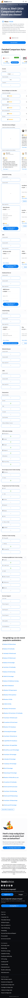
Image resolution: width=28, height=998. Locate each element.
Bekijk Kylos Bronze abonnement (10, 228)
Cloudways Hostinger (10, 763)
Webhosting (4, 948)
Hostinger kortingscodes (7, 987)
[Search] (23, 2)
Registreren (7, 894)
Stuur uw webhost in (5, 925)
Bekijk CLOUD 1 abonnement (10, 343)
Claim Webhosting (5, 927)
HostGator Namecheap (10, 800)
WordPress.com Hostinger (11, 750)
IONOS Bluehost (9, 685)
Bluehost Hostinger (9, 662)
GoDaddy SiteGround (9, 653)
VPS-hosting (4, 959)
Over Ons (3, 914)
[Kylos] (14, 38)
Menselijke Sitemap (5, 919)
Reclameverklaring (23, 4)
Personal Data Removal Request (8, 933)
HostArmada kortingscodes (7, 984)
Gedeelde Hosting (5, 953)
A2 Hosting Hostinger (10, 731)
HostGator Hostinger (10, 754)
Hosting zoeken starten (15, 847)
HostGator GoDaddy (9, 667)
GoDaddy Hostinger (10, 759)
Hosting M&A (13, 905)
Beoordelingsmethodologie (12, 4)
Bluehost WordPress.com (11, 777)
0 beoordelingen (6, 225)
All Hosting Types (5, 945)
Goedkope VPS (4, 961)
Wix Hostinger (8, 768)
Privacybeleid (4, 936)
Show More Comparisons (7, 809)
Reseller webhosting (6, 969)
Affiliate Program (5, 922)
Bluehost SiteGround (9, 658)
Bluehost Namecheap (9, 644)
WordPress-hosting (5, 950)
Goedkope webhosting (6, 956)
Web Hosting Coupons (6, 979)
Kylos (11, 21)
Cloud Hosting (4, 964)
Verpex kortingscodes (6, 992)
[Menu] (26, 2)
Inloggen (21, 894)
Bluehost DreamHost (10, 694)
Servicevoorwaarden (6, 938)
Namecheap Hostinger (10, 772)
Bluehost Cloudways (10, 727)
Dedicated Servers (5, 967)
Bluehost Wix (8, 699)
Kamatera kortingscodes (7, 982)
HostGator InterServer (10, 736)
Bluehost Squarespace (10, 690)
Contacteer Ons (4, 917)
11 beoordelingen (6, 62)
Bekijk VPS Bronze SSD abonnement (11, 266)
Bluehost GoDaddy (9, 648)
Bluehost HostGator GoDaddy (13, 713)
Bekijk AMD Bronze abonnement (10, 304)
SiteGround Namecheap (11, 795)
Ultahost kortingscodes (6, 990)
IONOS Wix (7, 704)
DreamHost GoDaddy (10, 782)
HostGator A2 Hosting (10, 791)
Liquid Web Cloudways (10, 740)
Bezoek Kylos (14, 42)
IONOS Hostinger (8, 676)
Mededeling (4, 930)
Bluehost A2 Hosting (9, 671)
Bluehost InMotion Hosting (10, 681)
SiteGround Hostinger (10, 805)
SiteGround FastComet (10, 786)
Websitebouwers (5, 972)
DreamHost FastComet (10, 722)
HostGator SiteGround (10, 717)
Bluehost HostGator (10, 708)
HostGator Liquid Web (10, 745)
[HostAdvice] (6, 2)
